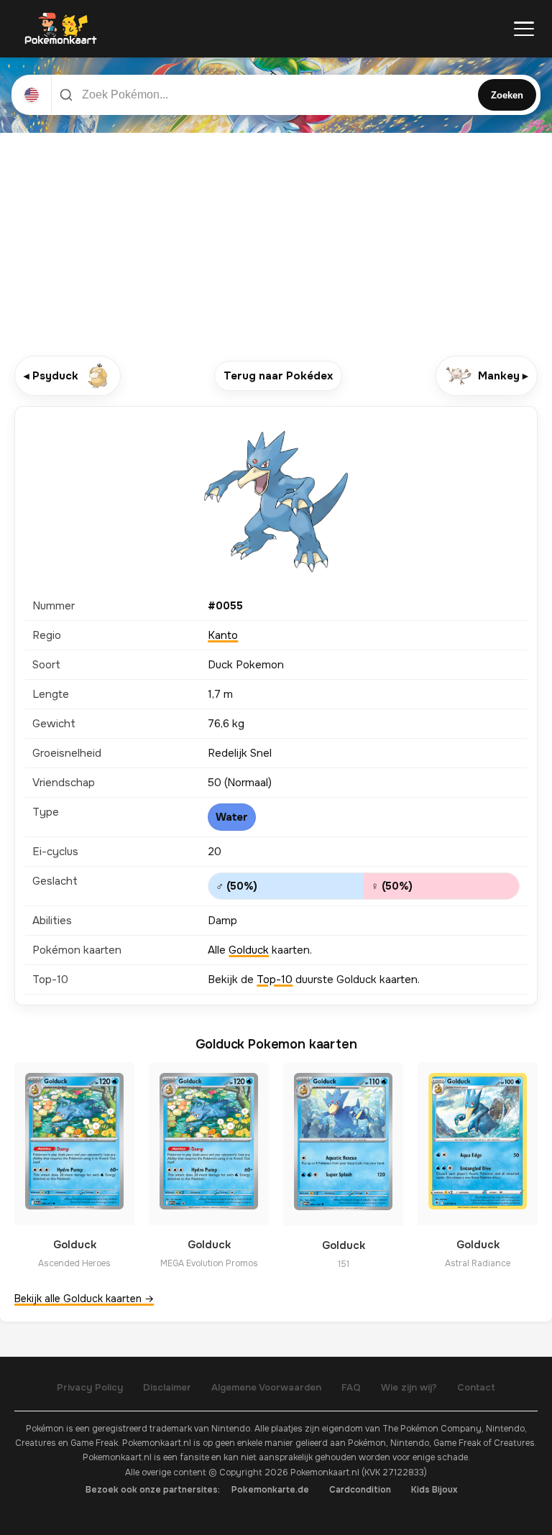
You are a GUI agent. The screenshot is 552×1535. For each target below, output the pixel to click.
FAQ (351, 1387)
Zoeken (507, 95)
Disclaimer (167, 1387)
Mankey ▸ (503, 376)
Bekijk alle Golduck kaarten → (84, 1298)
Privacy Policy (90, 1387)
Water (232, 817)
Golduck (249, 950)
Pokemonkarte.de (270, 1489)
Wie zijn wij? (409, 1387)
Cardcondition (360, 1489)
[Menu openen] (524, 29)
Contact (476, 1387)
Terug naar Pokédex (278, 376)
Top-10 (275, 979)
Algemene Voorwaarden (266, 1387)
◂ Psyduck (51, 376)
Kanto (223, 635)
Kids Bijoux (434, 1489)
